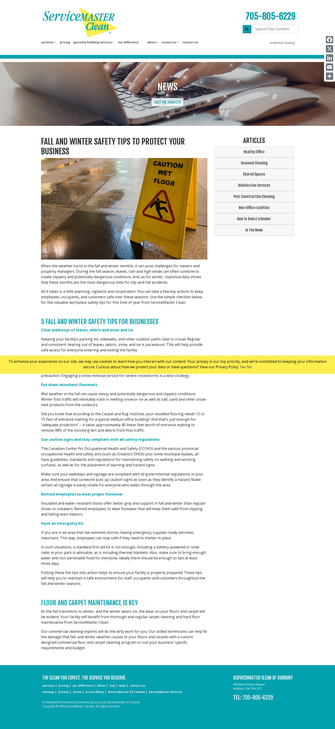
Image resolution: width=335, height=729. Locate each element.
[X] (329, 48)
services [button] (47, 42)
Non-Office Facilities (254, 207)
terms (77, 692)
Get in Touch (167, 102)
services (48, 685)
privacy (63, 692)
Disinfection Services (254, 185)
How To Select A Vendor (254, 219)
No (249, 366)
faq (112, 685)
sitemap (48, 692)
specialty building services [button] (92, 42)
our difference (128, 42)
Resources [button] (169, 42)
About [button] (151, 42)
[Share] (329, 76)
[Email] (329, 67)
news (122, 685)
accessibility (94, 692)
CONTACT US (137, 685)
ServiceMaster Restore (165, 692)
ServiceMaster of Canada (126, 692)
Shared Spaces (254, 174)
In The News (254, 230)
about (101, 685)
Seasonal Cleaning (254, 163)
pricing (65, 42)
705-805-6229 (271, 16)
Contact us (190, 42)
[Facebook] (329, 39)
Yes (243, 366)
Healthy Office (254, 152)
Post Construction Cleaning (254, 196)
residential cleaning (281, 43)
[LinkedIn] (329, 57)
